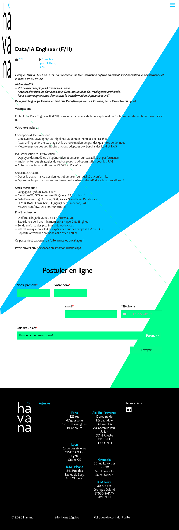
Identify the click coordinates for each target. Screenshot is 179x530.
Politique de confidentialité (112, 517)
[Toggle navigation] (172, 4)
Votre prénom (27, 285)
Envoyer (146, 350)
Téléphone (128, 306)
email (69, 306)
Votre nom (62, 285)
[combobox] (125, 314)
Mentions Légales (67, 517)
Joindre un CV (27, 328)
